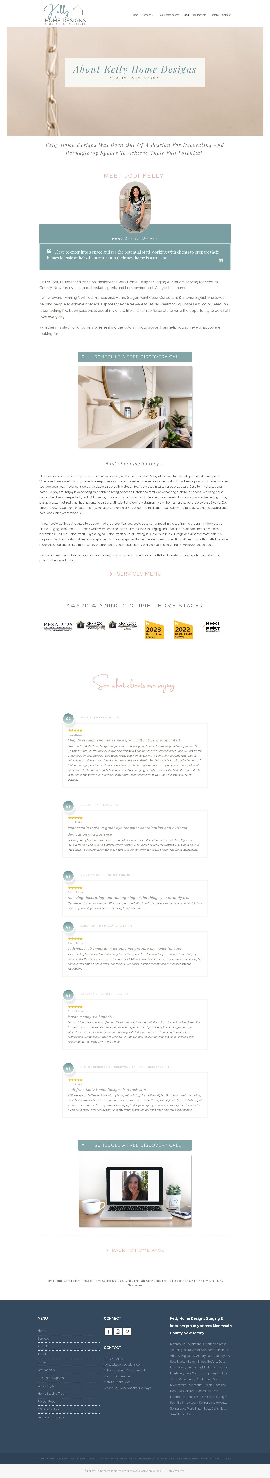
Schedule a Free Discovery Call (125, 1370)
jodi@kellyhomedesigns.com (123, 1364)
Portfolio (214, 15)
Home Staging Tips (51, 1393)
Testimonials (199, 15)
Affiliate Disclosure (50, 1409)
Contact (226, 15)
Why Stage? (46, 1386)
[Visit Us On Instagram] (118, 1335)
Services (146, 15)
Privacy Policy (47, 1401)
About (186, 15)
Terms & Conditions (51, 1417)
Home (135, 15)
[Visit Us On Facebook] (108, 1335)
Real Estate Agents (169, 15)
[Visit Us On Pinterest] (127, 1335)
